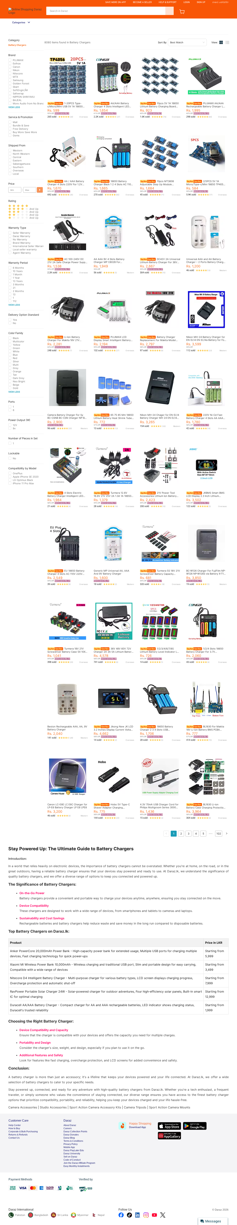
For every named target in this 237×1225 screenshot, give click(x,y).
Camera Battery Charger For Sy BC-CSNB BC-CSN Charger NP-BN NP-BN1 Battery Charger (66, 417)
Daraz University (72, 1153)
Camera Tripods (135, 1107)
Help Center (15, 1125)
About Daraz (70, 1125)
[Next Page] (227, 834)
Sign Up (201, 2)
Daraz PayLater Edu (74, 1150)
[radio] (9, 205)
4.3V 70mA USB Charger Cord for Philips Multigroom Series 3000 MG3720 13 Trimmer (159, 807)
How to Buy (14, 1128)
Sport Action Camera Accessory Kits (95, 1107)
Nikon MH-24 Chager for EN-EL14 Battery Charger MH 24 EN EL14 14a (159, 417)
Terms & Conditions (73, 1141)
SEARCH (169, 11)
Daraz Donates (71, 1134)
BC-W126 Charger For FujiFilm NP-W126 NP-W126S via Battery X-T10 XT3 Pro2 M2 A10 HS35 (206, 573)
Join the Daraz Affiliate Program (79, 1163)
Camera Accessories (22, 1107)
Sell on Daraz (70, 1156)
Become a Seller (142, 2)
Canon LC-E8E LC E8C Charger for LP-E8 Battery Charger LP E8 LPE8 (67, 806)
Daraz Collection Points (75, 1131)
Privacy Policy (71, 1144)
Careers (68, 1128)
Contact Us (14, 1138)
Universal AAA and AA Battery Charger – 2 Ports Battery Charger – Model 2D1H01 (206, 262)
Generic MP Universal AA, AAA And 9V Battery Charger (111, 572)
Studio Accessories (53, 1107)
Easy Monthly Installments (77, 1166)
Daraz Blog (69, 1138)
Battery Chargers (17, 45)
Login (186, 2)
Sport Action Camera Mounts (169, 1107)
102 (218, 833)
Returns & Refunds (18, 1134)
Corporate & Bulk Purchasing (23, 1131)
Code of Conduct (72, 1160)
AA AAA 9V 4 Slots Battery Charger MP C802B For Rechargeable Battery (109, 262)
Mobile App (69, 1147)
